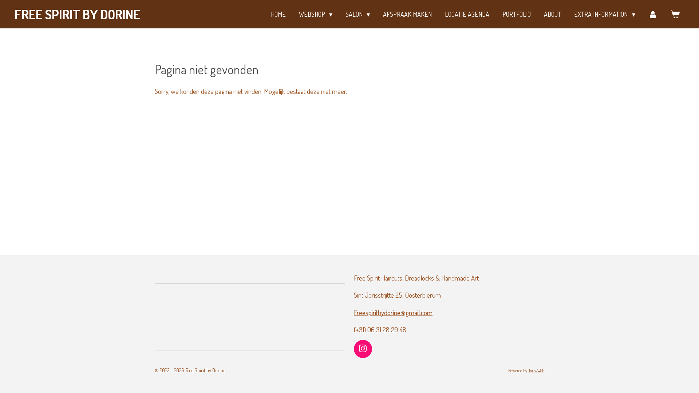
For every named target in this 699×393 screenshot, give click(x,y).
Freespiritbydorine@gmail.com (393, 312)
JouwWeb (536, 370)
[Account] (653, 14)
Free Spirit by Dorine (77, 14)
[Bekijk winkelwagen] (675, 14)
